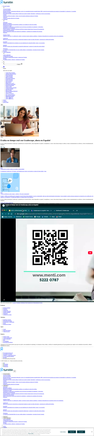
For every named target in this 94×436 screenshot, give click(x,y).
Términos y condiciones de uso (9, 355)
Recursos (5, 51)
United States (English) (10, 72)
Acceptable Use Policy (7, 354)
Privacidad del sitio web (8, 352)
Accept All (81, 431)
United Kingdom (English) (11, 87)
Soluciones (5, 19)
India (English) (9, 90)
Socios (4, 323)
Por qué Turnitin (6, 6)
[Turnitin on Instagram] (5, 366)
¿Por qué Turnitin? (7, 9)
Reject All (72, 431)
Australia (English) (9, 88)
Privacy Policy (31, 433)
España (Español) (9, 79)
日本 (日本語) (9, 92)
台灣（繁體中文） (10, 98)
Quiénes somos (6, 336)
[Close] (92, 431)
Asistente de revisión (7, 314)
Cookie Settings (63, 431)
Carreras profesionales (7, 337)
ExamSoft (5, 309)
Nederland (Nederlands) (10, 84)
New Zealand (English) (10, 94)
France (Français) (9, 80)
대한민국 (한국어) (10, 93)
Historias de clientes (7, 324)
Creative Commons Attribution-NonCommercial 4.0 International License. (28, 302)
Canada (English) (9, 76)
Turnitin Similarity (6, 312)
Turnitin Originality (7, 311)
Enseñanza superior (7, 319)
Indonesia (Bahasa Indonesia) (12, 91)
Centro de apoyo (6, 331)
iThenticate (5, 313)
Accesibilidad (6, 341)
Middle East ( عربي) (10, 83)
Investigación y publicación (8, 322)
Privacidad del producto (8, 342)
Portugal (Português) (10, 85)
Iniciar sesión (5, 102)
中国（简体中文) (9, 97)
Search (18, 64)
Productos (5, 32)
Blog (4, 340)
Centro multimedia (7, 52)
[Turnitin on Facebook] (5, 364)
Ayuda (4, 329)
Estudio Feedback (6, 307)
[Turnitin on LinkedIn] (5, 365)
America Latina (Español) (11, 73)
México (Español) (9, 77)
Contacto (5, 101)
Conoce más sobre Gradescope (7, 202)
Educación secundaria (7, 320)
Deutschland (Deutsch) (10, 78)
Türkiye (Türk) (9, 86)
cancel (21, 64)
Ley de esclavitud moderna (8, 356)
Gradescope (5, 310)
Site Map (5, 357)
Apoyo (4, 99)
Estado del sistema (6, 330)
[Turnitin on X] (4, 363)
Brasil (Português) (9, 75)
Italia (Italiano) (9, 81)
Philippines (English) (10, 96)
